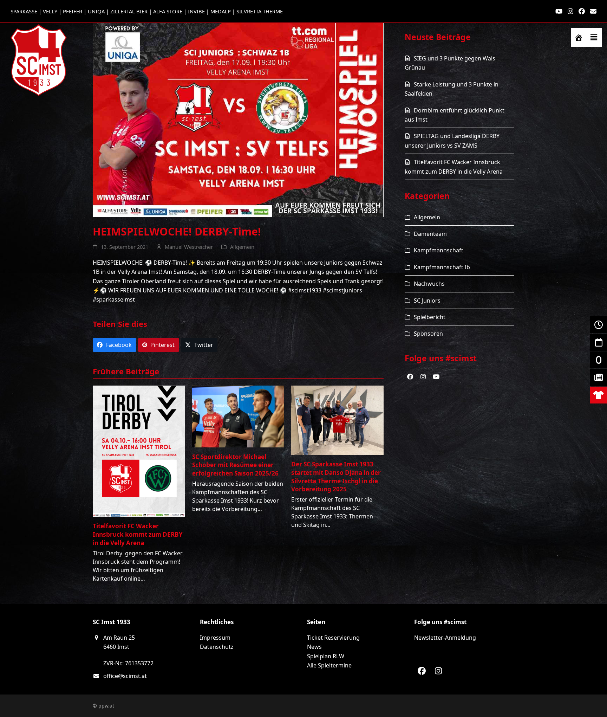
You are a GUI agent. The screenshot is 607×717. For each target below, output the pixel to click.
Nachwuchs (429, 284)
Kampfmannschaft (438, 250)
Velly (50, 11)
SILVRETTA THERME (259, 11)
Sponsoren (428, 333)
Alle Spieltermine (329, 665)
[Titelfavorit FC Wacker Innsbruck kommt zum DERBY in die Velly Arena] (139, 450)
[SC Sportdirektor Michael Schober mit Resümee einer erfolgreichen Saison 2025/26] (238, 416)
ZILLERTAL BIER (129, 11)
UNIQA (96, 11)
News (314, 647)
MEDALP (220, 11)
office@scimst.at (125, 676)
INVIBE (196, 11)
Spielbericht (429, 317)
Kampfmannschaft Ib (442, 267)
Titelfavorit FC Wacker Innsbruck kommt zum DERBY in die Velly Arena (138, 534)
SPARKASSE (24, 11)
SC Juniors (427, 300)
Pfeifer (72, 11)
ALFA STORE (167, 11)
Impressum (215, 637)
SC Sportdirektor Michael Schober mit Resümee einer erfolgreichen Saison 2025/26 (235, 465)
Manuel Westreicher (189, 246)
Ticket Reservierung (333, 637)
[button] (594, 37)
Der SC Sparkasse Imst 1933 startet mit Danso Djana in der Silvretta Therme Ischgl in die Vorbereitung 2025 (336, 476)
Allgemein (242, 246)
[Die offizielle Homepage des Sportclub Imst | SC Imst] (578, 37)
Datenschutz (217, 647)
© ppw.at (103, 705)
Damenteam (430, 234)
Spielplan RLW (325, 656)
